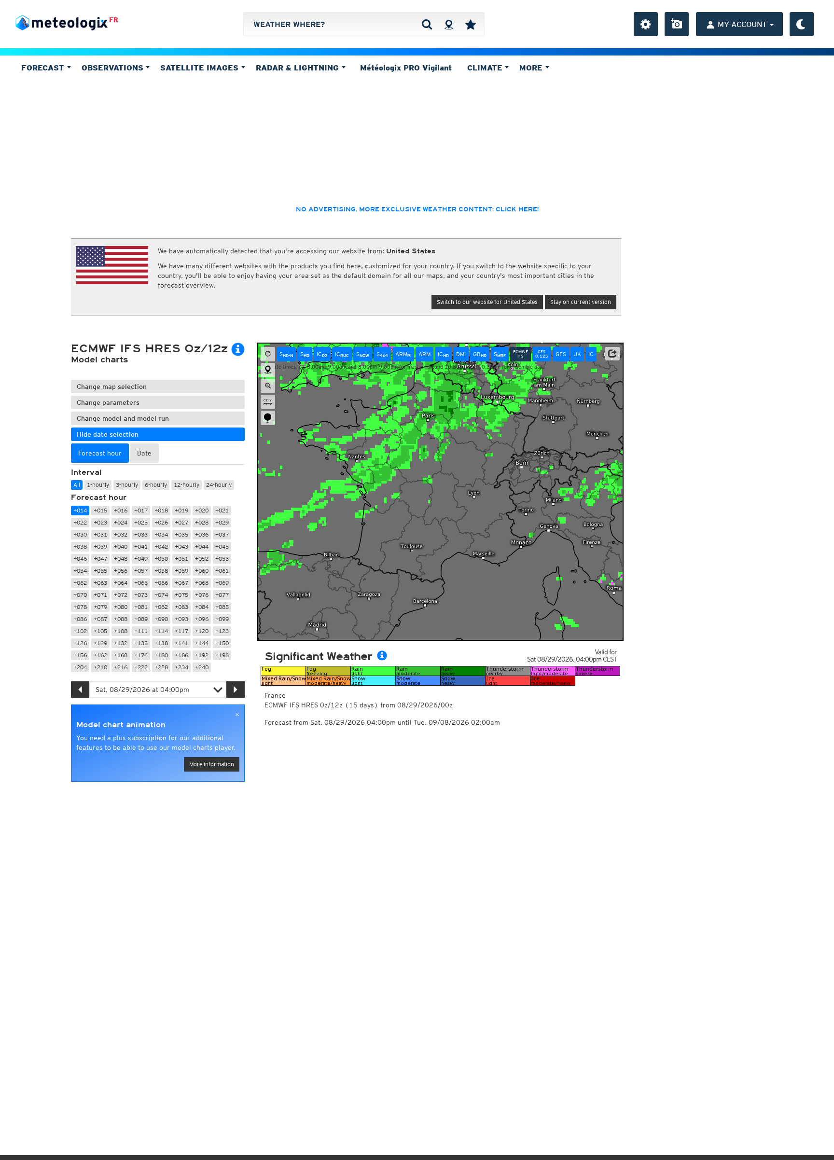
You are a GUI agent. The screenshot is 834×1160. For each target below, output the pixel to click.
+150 (222, 643)
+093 (181, 618)
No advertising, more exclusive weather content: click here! (417, 209)
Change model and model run (123, 418)
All (76, 484)
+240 (201, 667)
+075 (181, 594)
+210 (100, 667)
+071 (100, 594)
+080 (120, 606)
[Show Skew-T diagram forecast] (268, 418)
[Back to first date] (268, 354)
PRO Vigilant (406, 67)
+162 (100, 655)
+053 (222, 558)
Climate (486, 67)
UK (577, 354)
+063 (100, 582)
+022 (80, 522)
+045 (222, 546)
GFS (561, 354)
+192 (201, 655)
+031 (100, 534)
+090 (161, 618)
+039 (100, 546)
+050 (161, 558)
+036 (201, 534)
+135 (141, 643)
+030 (80, 534)
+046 (80, 558)
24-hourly (219, 484)
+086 (80, 618)
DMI (461, 354)
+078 (80, 606)
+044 (201, 546)
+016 (120, 510)
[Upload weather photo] (677, 24)
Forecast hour (98, 497)
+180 (161, 655)
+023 (100, 522)
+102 (80, 631)
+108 (120, 631)
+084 (201, 606)
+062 (80, 582)
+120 (201, 631)
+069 (222, 582)
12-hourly (186, 484)
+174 (141, 655)
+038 (80, 546)
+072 (120, 594)
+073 (141, 594)
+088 (120, 618)
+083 (181, 606)
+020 (201, 510)
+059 (181, 570)
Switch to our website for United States (487, 301)
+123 (222, 631)
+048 (120, 558)
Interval (86, 472)
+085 (222, 606)
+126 (80, 643)
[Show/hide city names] (268, 402)
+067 (181, 582)
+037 (222, 534)
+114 (161, 631)
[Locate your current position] (268, 370)
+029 (222, 522)
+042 (161, 546)
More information (211, 764)
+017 (141, 510)
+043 (181, 546)
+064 (120, 582)
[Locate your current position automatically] (448, 24)
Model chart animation (121, 724)
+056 (120, 570)
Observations (114, 67)
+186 (181, 655)
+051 (181, 558)
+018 (161, 510)
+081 (141, 606)
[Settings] (646, 24)
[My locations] (470, 24)
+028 (201, 522)
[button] (612, 353)
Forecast (44, 67)
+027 (181, 522)
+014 (80, 510)
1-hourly (98, 484)
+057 (141, 570)
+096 (201, 618)
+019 (181, 510)
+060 (201, 570)
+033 (141, 534)
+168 (120, 655)
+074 (161, 594)
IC (322, 354)
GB (479, 354)
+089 (141, 618)
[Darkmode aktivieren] (802, 24)
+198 (222, 655)
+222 (141, 667)
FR (113, 20)
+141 (181, 643)
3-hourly (127, 484)
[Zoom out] (268, 386)
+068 (201, 582)
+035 (181, 534)
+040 (120, 546)
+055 (100, 570)
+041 (141, 546)
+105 (100, 631)
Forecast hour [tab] (100, 453)
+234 (181, 667)
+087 (100, 618)
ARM (403, 354)
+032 (120, 534)
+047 (100, 558)
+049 (141, 558)
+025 (141, 522)
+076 (201, 594)
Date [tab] (144, 453)
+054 (80, 570)
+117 (181, 631)
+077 (222, 594)
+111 (141, 631)
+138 (161, 643)
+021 (222, 510)
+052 (201, 558)
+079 (100, 606)
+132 (120, 643)
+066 (161, 582)
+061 (222, 570)
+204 (80, 667)
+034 (161, 534)
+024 (120, 522)
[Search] (426, 24)
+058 (161, 570)
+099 (222, 618)
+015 (100, 510)
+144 (201, 643)
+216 (120, 667)
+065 (141, 582)
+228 (161, 667)
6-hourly (156, 484)
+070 (80, 594)
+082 (161, 606)
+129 (100, 643)
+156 (80, 655)
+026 (161, 522)
